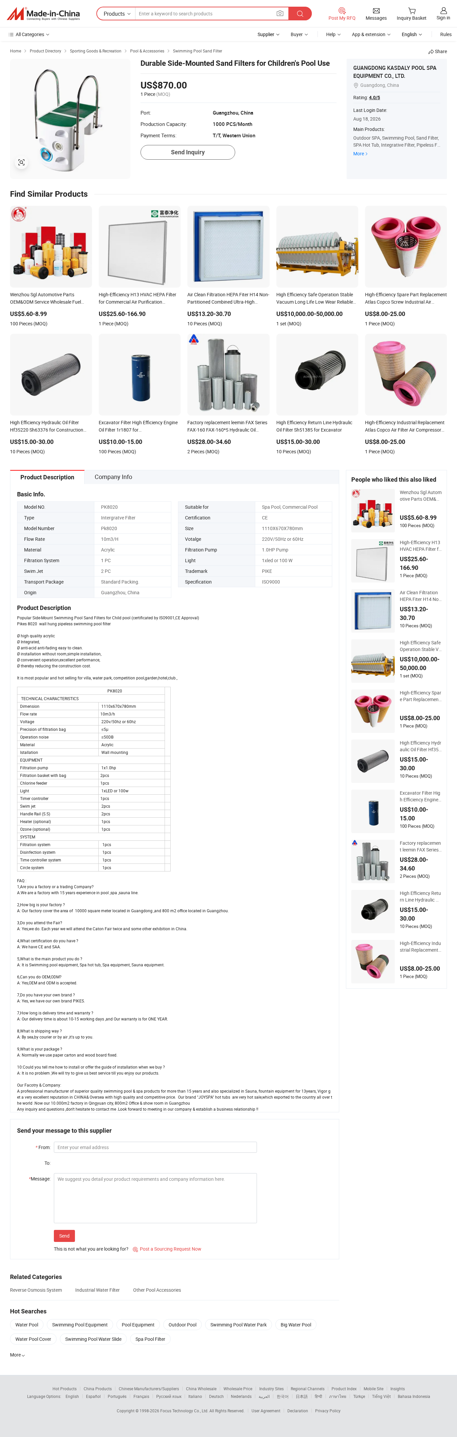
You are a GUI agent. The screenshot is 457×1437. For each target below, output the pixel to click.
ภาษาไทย (337, 1396)
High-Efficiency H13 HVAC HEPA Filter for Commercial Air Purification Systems (420, 545)
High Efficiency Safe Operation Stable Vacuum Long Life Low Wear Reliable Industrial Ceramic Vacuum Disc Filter (420, 646)
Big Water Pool (296, 1324)
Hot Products (65, 1388)
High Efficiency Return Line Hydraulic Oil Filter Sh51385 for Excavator (420, 896)
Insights (397, 1388)
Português (117, 1396)
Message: (40, 1178)
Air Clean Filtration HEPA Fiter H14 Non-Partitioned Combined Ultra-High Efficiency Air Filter (420, 596)
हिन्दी (318, 1396)
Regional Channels (308, 1388)
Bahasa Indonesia (414, 1396)
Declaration (297, 1410)
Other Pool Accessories (157, 1290)
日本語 (302, 1396)
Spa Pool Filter (150, 1339)
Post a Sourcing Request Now (167, 1249)
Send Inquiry (188, 152)
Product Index (344, 1388)
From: (43, 1147)
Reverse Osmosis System (36, 1290)
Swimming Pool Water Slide (93, 1339)
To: (47, 1163)
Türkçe (359, 1396)
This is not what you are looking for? (91, 1249)
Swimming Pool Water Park (238, 1324)
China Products (98, 1388)
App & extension (368, 34)
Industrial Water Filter (97, 1290)
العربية (264, 1396)
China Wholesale (201, 1388)
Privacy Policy (328, 1410)
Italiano (195, 1396)
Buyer (297, 34)
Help (331, 34)
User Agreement (266, 1410)
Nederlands (241, 1396)
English (72, 1396)
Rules (446, 34)
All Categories (30, 34)
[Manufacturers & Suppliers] (43, 14)
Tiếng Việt (381, 1396)
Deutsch (216, 1396)
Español (93, 1396)
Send (64, 1236)
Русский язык (168, 1396)
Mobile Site (373, 1388)
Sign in (443, 17)
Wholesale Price (237, 1388)
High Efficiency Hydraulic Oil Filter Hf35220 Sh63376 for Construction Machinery (420, 746)
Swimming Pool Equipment (80, 1324)
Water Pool (26, 1324)
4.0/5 (374, 97)
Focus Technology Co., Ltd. (184, 1410)
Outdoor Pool (182, 1324)
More (358, 153)
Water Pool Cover (33, 1339)
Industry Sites (271, 1388)
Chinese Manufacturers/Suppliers (149, 1388)
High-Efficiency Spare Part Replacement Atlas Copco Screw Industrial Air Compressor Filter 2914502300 (420, 696)
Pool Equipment (138, 1324)
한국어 (283, 1396)
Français (141, 1396)
